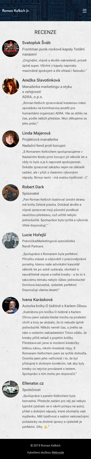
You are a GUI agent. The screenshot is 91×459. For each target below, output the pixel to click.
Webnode (58, 452)
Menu (84, 10)
